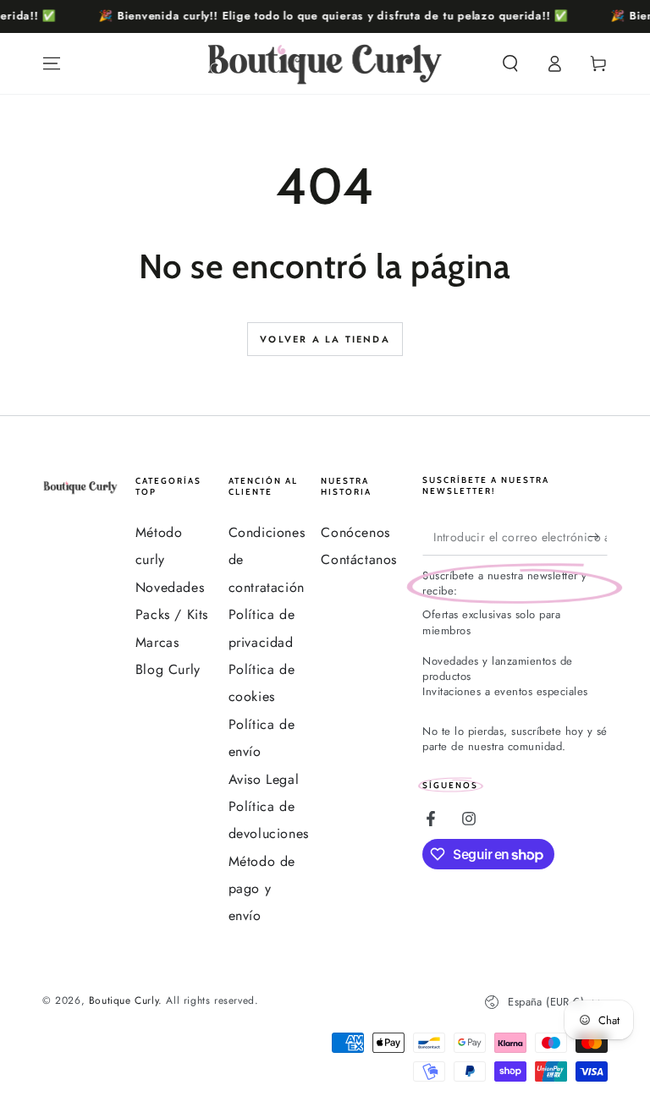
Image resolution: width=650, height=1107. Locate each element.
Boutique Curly (123, 1000)
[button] (510, 63)
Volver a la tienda (325, 339)
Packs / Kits (171, 614)
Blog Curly (168, 669)
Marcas (157, 642)
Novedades (169, 587)
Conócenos (355, 532)
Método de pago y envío (262, 889)
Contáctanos (359, 559)
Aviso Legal (264, 779)
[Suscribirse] (598, 536)
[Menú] (52, 63)
